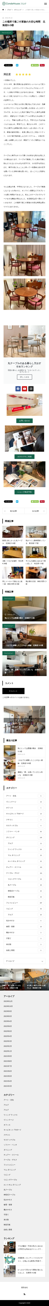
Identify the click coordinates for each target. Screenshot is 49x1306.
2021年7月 (8, 1066)
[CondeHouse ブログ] (14, 3)
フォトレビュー (6, 32)
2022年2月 (8, 1046)
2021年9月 (8, 1056)
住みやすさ (8, 1200)
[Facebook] (18, 388)
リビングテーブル (10, 1180)
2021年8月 (8, 1061)
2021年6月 (8, 1071)
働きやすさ (8, 1210)
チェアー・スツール (11, 1155)
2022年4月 (8, 1036)
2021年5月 (8, 1076)
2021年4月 (8, 1081)
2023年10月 (8, 1006)
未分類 (6, 1220)
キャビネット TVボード (12, 1130)
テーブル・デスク (10, 1160)
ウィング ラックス (10, 1115)
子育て (6, 1215)
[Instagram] (31, 388)
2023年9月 (8, 1011)
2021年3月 (8, 1086)
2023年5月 (8, 1016)
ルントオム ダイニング (12, 1185)
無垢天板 (7, 1225)
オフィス (7, 1125)
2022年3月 (8, 1041)
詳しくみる (24, 377)
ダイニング (8, 1150)
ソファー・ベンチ (10, 1145)
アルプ (6, 1105)
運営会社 (24, 1287)
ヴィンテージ (9, 1120)
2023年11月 (8, 1001)
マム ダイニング (10, 1170)
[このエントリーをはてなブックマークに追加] (17, 66)
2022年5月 (8, 1031)
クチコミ (7, 1135)
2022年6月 (8, 1026)
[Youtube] (24, 388)
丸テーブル (8, 1190)
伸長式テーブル (9, 1195)
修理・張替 (8, 1205)
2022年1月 (8, 1051)
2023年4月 (8, 1021)
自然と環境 (8, 1230)
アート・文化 (9, 1100)
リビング (7, 1175)
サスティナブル (9, 1140)
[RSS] (24, 1294)
